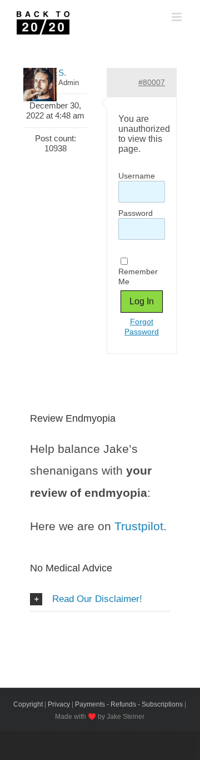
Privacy (59, 704)
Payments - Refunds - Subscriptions (129, 704)
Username (136, 175)
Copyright (28, 704)
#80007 (151, 82)
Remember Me (138, 276)
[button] (100, 599)
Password (135, 213)
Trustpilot (138, 526)
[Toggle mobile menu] (177, 17)
